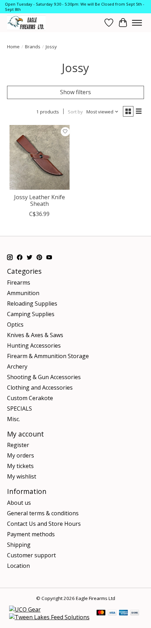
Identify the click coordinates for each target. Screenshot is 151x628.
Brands (32, 46)
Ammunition (23, 293)
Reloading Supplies (32, 303)
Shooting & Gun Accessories (44, 377)
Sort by (75, 112)
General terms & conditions (43, 513)
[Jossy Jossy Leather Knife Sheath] (39, 157)
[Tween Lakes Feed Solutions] (49, 617)
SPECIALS (19, 408)
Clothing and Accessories (40, 387)
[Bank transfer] (134, 613)
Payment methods (31, 534)
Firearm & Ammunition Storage (48, 356)
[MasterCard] (101, 613)
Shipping (19, 545)
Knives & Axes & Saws (35, 335)
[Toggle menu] (137, 23)
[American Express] (123, 613)
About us (19, 503)
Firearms (18, 282)
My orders (20, 455)
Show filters (75, 92)
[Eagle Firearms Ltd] (26, 22)
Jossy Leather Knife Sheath (39, 200)
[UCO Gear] (25, 609)
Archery (17, 366)
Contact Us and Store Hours (44, 524)
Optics (15, 324)
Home (13, 46)
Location (18, 566)
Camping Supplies (30, 314)
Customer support (31, 555)
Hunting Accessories (34, 345)
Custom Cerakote (30, 398)
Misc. (13, 419)
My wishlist (21, 476)
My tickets (20, 466)
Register (18, 445)
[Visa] (112, 613)
